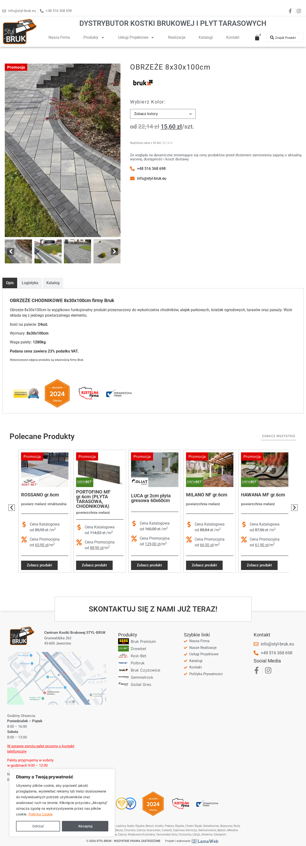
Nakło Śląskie (135, 826)
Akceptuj (85, 826)
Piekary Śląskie (174, 826)
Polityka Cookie (40, 814)
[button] (10, 251)
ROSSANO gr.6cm (38, 495)
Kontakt (232, 37)
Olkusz (118, 830)
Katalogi (206, 37)
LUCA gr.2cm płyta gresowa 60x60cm (149, 498)
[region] (62, 802)
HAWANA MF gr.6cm (261, 495)
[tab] (9, 283)
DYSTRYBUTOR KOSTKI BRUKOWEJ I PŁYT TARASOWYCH (172, 23)
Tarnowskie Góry (166, 834)
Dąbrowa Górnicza (185, 830)
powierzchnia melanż (91, 512)
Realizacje (176, 37)
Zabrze (122, 834)
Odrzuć (38, 826)
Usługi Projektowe (133, 37)
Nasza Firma (59, 37)
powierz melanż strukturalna (42, 504)
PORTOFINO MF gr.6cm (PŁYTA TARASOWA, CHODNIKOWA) (91, 499)
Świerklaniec (211, 826)
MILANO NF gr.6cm (204, 495)
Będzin (221, 830)
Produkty (90, 37)
